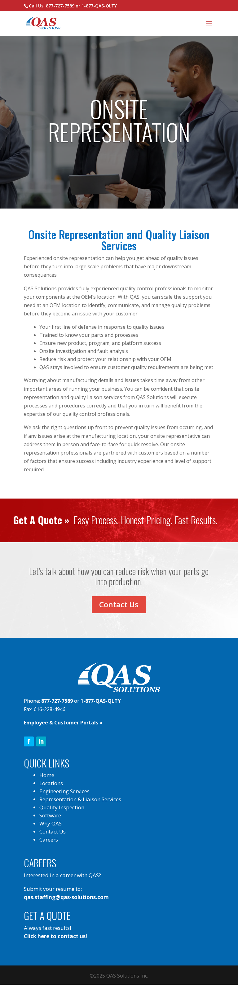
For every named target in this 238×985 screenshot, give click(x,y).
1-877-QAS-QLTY (99, 6)
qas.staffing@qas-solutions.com (66, 897)
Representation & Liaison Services (80, 799)
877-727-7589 (60, 6)
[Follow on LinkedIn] (41, 741)
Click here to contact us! (55, 936)
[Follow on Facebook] (29, 741)
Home (46, 775)
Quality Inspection (61, 807)
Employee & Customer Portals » (63, 722)
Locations (51, 783)
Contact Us (119, 604)
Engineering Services (64, 791)
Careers (48, 839)
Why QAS (50, 823)
